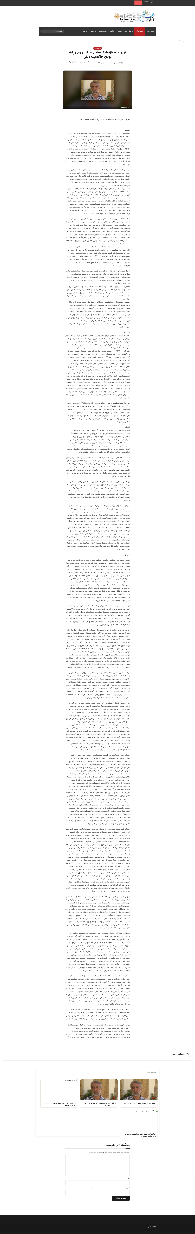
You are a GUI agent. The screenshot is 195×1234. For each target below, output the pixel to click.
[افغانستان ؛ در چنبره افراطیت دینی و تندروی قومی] (139, 1089)
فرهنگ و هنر (129, 31)
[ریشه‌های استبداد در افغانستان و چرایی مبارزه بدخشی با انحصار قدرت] (59, 1089)
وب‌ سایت (93, 1188)
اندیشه (120, 31)
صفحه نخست (150, 31)
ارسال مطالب (103, 31)
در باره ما (93, 31)
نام (129, 1178)
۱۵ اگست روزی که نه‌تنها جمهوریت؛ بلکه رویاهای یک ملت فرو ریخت (100, 1105)
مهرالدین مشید (114, 63)
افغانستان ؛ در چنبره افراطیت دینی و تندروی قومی (139, 1104)
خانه (188, 41)
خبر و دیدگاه (139, 31)
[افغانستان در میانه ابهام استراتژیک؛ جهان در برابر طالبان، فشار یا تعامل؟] (139, 1120)
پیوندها (85, 31)
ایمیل (128, 1188)
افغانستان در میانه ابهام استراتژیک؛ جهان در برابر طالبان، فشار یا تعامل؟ (139, 1135)
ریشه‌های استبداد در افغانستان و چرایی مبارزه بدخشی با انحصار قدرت (61, 1105)
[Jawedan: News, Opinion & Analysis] (134, 16)
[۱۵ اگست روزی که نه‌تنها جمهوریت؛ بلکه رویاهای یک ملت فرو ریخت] (99, 1089)
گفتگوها (112, 31)
